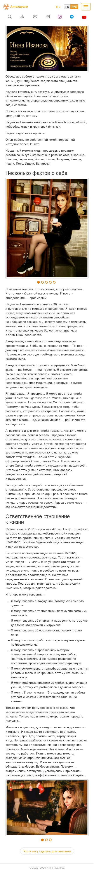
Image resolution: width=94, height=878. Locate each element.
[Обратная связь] (35, 17)
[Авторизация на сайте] (47, 17)
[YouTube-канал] (84, 17)
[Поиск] (9, 17)
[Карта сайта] (22, 17)
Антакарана (19, 6)
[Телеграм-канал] (71, 17)
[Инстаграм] (59, 17)
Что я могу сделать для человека (47, 851)
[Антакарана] (6, 6)
